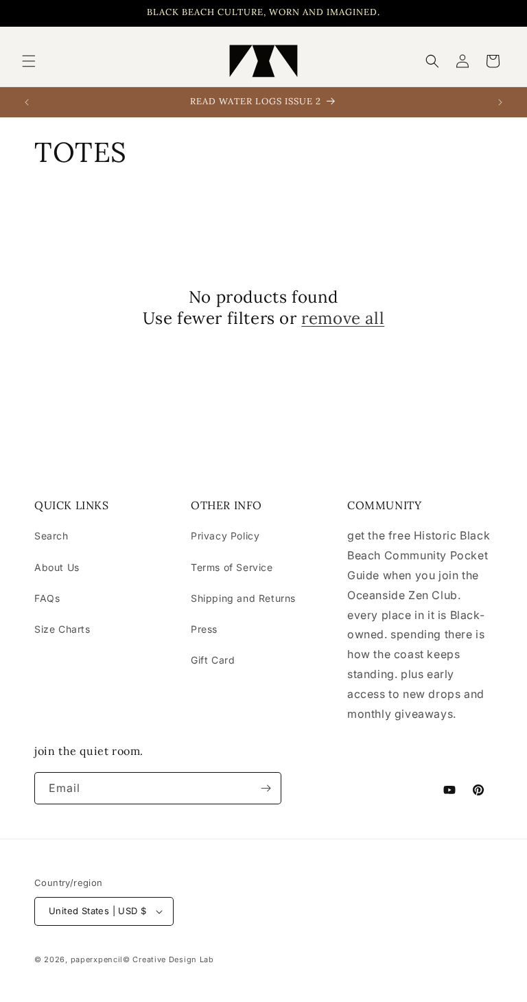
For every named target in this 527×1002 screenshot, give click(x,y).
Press (204, 629)
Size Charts (62, 629)
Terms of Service (232, 567)
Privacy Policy (225, 535)
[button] (29, 61)
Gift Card (213, 660)
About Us (57, 567)
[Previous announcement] (27, 102)
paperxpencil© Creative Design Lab (142, 959)
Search (51, 535)
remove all (342, 318)
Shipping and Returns (243, 598)
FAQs (47, 598)
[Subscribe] (265, 788)
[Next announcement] (500, 102)
